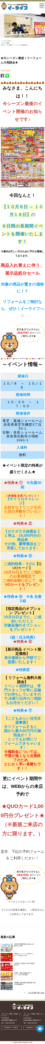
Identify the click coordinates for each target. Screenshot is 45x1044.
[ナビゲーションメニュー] (41, 5)
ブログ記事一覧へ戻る (36, 993)
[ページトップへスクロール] (40, 1034)
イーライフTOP (6, 41)
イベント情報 (5, 43)
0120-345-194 (32, 1023)
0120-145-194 (10, 1023)
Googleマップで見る (11, 1027)
